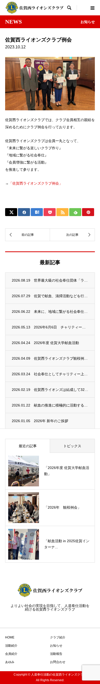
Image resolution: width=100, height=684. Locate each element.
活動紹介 (11, 645)
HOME (9, 637)
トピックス (72, 446)
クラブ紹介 (57, 637)
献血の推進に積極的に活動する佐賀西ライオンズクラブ (61, 405)
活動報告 (56, 654)
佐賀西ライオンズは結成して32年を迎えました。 (61, 390)
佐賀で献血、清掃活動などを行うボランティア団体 (61, 296)
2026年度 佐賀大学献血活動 (56, 343)
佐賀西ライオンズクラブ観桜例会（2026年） (61, 358)
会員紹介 (11, 654)
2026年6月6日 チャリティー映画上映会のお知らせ (61, 327)
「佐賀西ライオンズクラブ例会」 (36, 183)
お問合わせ (57, 662)
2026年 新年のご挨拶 (51, 421)
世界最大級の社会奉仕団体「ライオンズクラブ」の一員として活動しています (61, 280)
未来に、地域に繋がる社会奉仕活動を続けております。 (61, 311)
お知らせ (56, 645)
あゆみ (9, 662)
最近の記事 (28, 446)
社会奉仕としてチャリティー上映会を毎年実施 (61, 374)
